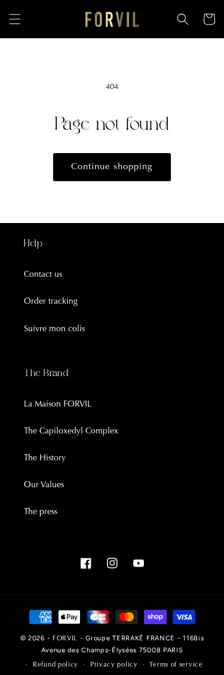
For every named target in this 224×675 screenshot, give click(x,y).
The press (40, 512)
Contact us (43, 275)
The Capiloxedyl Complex (71, 431)
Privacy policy (114, 665)
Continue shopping (112, 167)
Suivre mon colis (54, 329)
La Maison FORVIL (57, 405)
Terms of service (175, 665)
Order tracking (51, 302)
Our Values (44, 485)
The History (45, 458)
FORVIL (65, 639)
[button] (15, 19)
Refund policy (55, 665)
